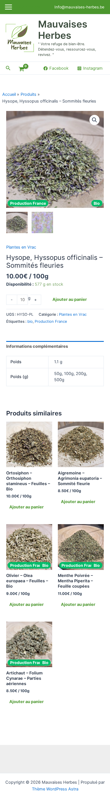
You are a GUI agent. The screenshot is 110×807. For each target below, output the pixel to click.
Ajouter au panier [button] (26, 507)
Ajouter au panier (69, 299)
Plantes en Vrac (21, 247)
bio (30, 321)
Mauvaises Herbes (62, 29)
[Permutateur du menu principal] (8, 7)
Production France (51, 321)
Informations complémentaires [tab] (37, 346)
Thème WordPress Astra (55, 789)
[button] (8, 68)
